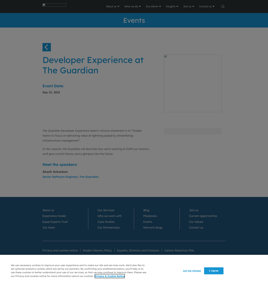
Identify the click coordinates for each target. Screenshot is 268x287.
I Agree (213, 270)
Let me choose (192, 270)
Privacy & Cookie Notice (110, 276)
